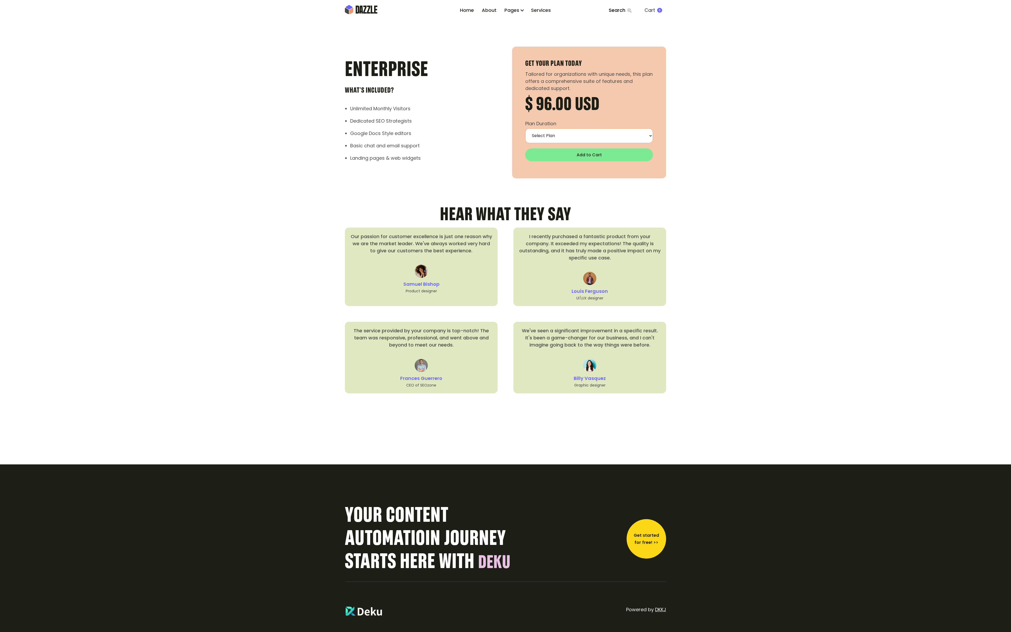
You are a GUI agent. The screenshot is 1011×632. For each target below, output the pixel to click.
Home (467, 10)
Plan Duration (540, 123)
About (489, 10)
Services (541, 10)
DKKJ (660, 609)
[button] (514, 10)
